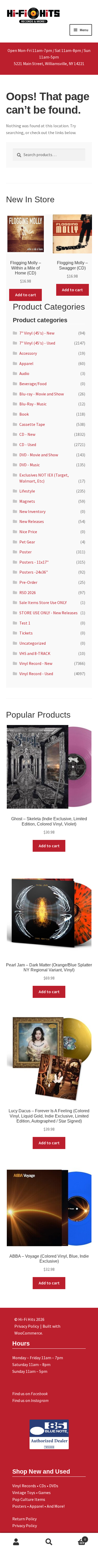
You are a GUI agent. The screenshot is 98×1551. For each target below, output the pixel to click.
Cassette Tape (32, 424)
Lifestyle (27, 491)
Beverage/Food (33, 383)
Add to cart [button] (25, 294)
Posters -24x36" (33, 572)
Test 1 (24, 623)
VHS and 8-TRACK (34, 653)
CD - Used (27, 444)
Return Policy (24, 1518)
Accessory (28, 353)
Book (24, 414)
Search (49, 1542)
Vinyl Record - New (35, 663)
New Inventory (32, 511)
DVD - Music (29, 464)
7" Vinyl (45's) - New (36, 333)
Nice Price (28, 531)
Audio (24, 373)
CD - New (27, 434)
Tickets (26, 633)
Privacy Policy (24, 1525)
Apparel (26, 363)
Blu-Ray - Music (33, 403)
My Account (16, 1542)
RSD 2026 (27, 592)
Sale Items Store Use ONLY (43, 602)
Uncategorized (32, 643)
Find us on (30, 1393)
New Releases (31, 521)
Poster (25, 551)
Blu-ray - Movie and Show (41, 393)
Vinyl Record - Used (36, 673)
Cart (75, 1537)
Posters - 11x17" (34, 562)
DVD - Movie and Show (38, 454)
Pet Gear (27, 541)
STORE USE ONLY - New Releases (48, 612)
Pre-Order (28, 582)
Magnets (27, 501)
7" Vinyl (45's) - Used (37, 343)
